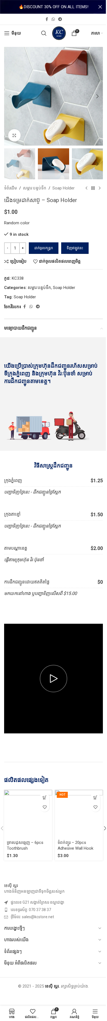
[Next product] (99, 188)
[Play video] (53, 678)
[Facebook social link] (46, 19)
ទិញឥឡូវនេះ (75, 248)
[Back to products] (93, 188)
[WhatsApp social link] (53, 19)
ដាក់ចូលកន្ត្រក (43, 248)
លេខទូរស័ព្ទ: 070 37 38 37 (31, 909)
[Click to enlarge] (14, 135)
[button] (9, 96)
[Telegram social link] (60, 19)
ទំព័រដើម (10, 188)
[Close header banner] (100, 7)
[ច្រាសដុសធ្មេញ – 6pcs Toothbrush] (28, 814)
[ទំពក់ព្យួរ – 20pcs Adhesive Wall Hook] (79, 814)
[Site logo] (59, 32)
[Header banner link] (53, 7)
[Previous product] (86, 188)
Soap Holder (63, 188)
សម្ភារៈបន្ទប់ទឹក (34, 188)
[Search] (43, 33)
